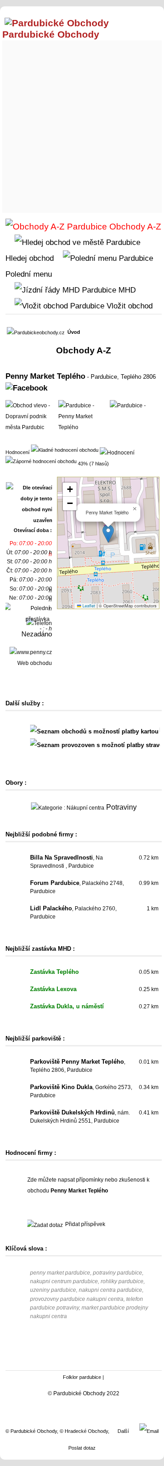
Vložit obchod (128, 305)
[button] (108, 533)
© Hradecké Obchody (84, 1431)
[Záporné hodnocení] (41, 461)
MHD (126, 289)
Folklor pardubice (82, 1377)
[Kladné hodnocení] (64, 449)
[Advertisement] (82, 124)
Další (123, 1431)
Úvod (73, 332)
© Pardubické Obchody (31, 1431)
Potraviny (121, 807)
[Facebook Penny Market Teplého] (26, 387)
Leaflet (88, 606)
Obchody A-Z (134, 226)
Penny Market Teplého (45, 376)
